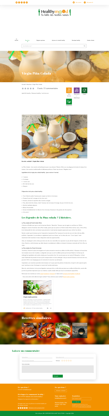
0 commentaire (51, 88)
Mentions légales (59, 402)
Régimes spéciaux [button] (41, 40)
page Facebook (44, 273)
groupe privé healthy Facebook (71, 273)
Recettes (29, 84)
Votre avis (58, 360)
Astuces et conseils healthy (58, 40)
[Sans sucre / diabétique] (77, 90)
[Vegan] (84, 90)
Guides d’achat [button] (90, 40)
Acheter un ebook (60, 390)
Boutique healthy (76, 40)
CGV (61, 404)
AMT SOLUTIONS (59, 413)
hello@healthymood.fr (60, 398)
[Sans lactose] (69, 90)
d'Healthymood (27, 389)
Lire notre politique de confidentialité (84, 406)
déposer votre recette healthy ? (34, 396)
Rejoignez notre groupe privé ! (37, 408)
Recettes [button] (27, 40)
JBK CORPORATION (47, 413)
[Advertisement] (54, 28)
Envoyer (56, 376)
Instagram (52, 273)
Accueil (16, 40)
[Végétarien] (69, 101)
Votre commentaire (25, 364)
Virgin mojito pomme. (69, 276)
